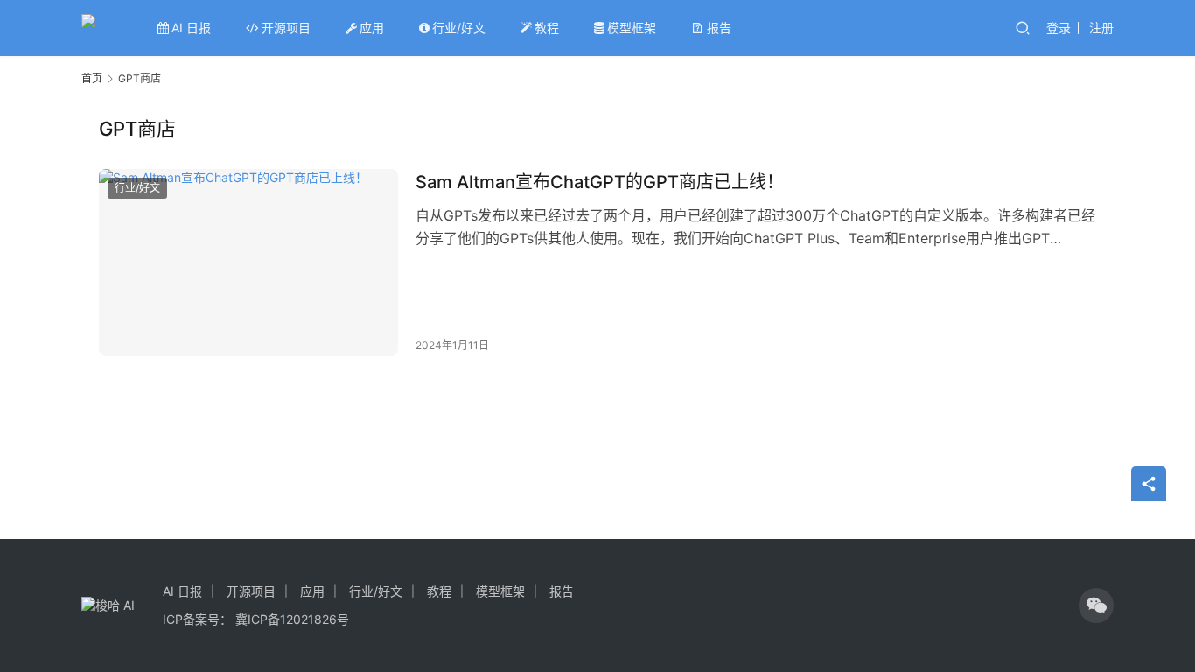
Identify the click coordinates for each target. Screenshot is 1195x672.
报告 (719, 27)
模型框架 (631, 27)
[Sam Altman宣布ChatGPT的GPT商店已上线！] (248, 262)
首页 (91, 78)
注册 (1101, 27)
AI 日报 (191, 27)
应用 (372, 27)
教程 (547, 27)
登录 (1058, 27)
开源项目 (286, 27)
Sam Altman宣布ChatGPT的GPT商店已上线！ (600, 182)
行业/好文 (459, 27)
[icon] (1096, 605)
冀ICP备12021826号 (292, 619)
